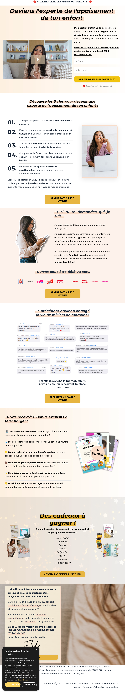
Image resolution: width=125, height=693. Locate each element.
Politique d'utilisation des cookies (100, 687)
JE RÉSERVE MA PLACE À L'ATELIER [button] (97, 79)
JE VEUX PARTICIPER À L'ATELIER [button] (62, 199)
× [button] (36, 649)
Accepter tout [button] (12, 685)
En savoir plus (23, 680)
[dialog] (20, 669)
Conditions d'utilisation (77, 683)
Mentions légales (53, 683)
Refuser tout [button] (29, 685)
